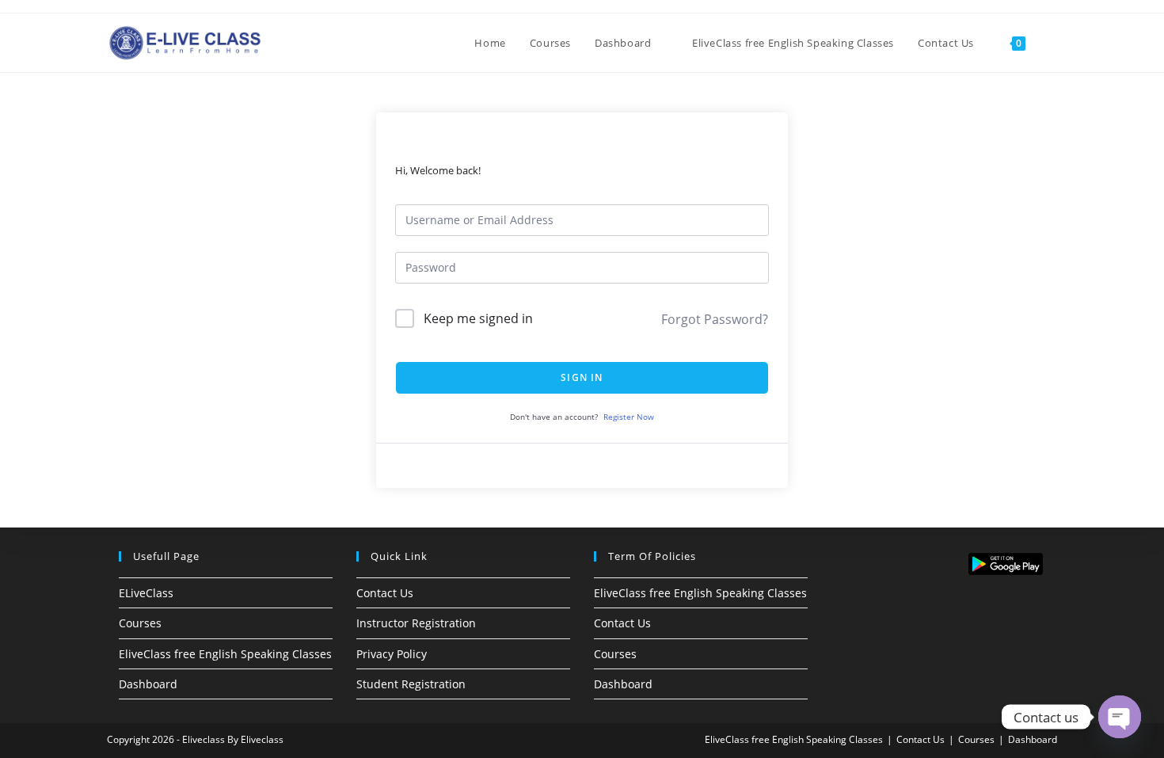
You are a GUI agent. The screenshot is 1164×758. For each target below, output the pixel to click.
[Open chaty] (1119, 716)
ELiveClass (146, 592)
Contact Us (384, 592)
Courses (140, 622)
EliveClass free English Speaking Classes (225, 653)
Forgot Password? (714, 319)
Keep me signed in (478, 318)
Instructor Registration (416, 622)
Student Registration (411, 683)
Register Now (628, 416)
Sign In (582, 377)
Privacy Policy (391, 653)
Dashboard (148, 683)
